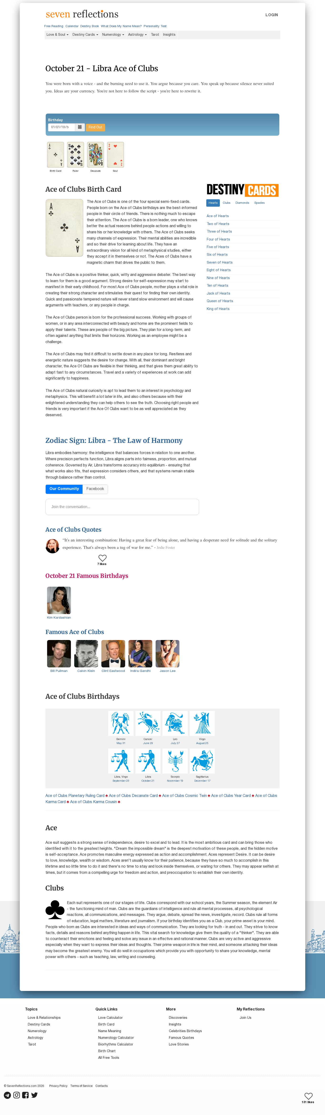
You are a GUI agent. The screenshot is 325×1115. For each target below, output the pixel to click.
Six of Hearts (217, 254)
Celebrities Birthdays (185, 1031)
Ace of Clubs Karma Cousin (93, 802)
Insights (169, 34)
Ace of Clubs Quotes (73, 529)
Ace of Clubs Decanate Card (133, 796)
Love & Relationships (44, 1018)
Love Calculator (110, 1018)
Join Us (245, 1018)
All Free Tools (108, 1058)
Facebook (95, 489)
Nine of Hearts (218, 278)
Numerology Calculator (116, 1038)
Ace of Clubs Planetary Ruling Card (74, 796)
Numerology (112, 34)
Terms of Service (81, 1086)
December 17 (202, 781)
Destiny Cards (84, 34)
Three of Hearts (219, 231)
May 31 (121, 743)
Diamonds (242, 202)
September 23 (121, 781)
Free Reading (53, 26)
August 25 (202, 743)
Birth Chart (107, 1051)
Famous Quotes (181, 1038)
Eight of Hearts (219, 270)
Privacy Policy (58, 1086)
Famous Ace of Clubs (74, 632)
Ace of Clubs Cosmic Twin (184, 796)
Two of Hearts (218, 223)
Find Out (95, 127)
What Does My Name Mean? (121, 26)
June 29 (148, 743)
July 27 (175, 743)
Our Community (64, 489)
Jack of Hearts (218, 293)
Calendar (72, 26)
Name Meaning (109, 1031)
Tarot (155, 34)
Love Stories (179, 1044)
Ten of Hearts (217, 285)
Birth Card (106, 1024)
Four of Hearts (218, 239)
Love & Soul (56, 34)
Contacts (101, 1086)
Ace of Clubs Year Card (231, 796)
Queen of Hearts (220, 301)
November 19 (175, 781)
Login (272, 15)
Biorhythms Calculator (115, 1044)
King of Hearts (218, 308)
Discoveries (178, 1018)
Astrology (136, 34)
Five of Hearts (218, 247)
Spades (259, 202)
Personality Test (155, 26)
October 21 (148, 781)
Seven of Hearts (220, 262)
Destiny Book (89, 26)
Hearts (213, 202)
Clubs (226, 202)
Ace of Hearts (218, 216)
